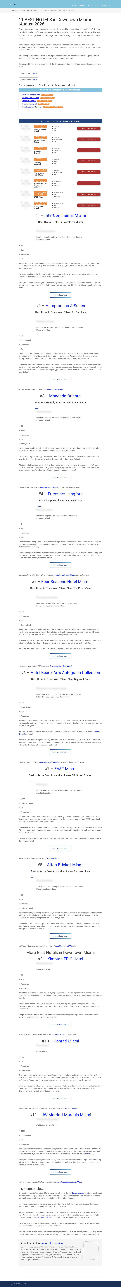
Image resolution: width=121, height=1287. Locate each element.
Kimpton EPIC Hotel (65, 959)
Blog (90, 5)
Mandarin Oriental (29, 101)
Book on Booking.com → (88, 128)
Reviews (82, 5)
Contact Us (106, 5)
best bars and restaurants (78, 1193)
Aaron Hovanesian (52, 1243)
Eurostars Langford (29, 104)
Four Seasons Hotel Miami (32, 107)
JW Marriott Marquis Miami (66, 1114)
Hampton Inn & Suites (30, 98)
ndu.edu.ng (89, 1154)
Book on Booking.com (60, 295)
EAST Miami (65, 768)
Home (74, 5)
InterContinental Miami (31, 95)
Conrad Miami (66, 1041)
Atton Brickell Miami (65, 864)
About (97, 5)
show (35, 73)
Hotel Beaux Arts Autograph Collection (65, 672)
